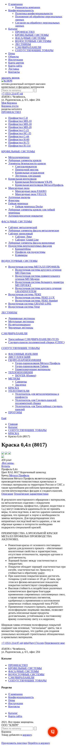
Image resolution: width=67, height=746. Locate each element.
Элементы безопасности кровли (27, 163)
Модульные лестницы (21, 321)
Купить (5, 466)
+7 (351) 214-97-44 (12, 93)
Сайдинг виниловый (20, 233)
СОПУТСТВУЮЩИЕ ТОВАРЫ (34, 50)
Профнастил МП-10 (20, 121)
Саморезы (21, 381)
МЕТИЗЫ (14, 378)
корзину (27, 734)
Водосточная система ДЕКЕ (24, 294)
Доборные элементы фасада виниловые (31, 242)
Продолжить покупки (14, 743)
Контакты (14, 71)
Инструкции (15, 59)
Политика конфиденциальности (34, 13)
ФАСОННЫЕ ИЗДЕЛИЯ (23, 353)
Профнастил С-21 (18, 130)
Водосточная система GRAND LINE (29, 303)
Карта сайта (15, 65)
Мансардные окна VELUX (31, 194)
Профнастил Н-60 (18, 139)
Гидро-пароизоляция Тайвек (31, 366)
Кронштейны (23, 248)
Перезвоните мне (54, 643)
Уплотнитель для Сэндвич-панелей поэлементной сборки (36, 402)
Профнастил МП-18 (20, 124)
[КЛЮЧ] (6, 80)
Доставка (13, 68)
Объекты (13, 56)
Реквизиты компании (27, 7)
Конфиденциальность (21, 10)
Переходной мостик (26, 169)
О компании (15, 4)
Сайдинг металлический (22, 227)
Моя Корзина (9, 104)
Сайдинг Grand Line (27, 239)
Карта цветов (16, 62)
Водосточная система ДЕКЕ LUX (35, 297)
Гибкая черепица (18, 203)
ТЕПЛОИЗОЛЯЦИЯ (20, 372)
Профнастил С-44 (18, 136)
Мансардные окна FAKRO (30, 191)
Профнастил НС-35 (19, 133)
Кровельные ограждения (29, 172)
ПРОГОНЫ (15, 412)
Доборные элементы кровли (24, 160)
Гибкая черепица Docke (29, 206)
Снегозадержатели (26, 166)
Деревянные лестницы (21, 318)
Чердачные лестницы (20, 327)
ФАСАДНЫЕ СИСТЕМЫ (30, 38)
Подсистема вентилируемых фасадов (30, 245)
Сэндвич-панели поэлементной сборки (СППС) (36, 342)
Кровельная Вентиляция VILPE (33, 181)
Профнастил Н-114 (19, 145)
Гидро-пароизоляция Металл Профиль (37, 363)
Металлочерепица (18, 157)
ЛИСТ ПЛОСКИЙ (19, 357)
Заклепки (20, 384)
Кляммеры (21, 255)
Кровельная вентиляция (22, 178)
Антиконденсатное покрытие (25, 215)
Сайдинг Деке (23, 236)
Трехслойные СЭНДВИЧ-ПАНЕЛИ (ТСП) (33, 339)
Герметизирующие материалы (32, 369)
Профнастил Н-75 (18, 142)
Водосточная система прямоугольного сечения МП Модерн (37, 277)
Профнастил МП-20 (20, 127)
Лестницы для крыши (28, 175)
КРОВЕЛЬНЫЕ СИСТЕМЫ (32, 35)
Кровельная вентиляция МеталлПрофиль (39, 185)
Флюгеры (13, 200)
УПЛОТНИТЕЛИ (18, 390)
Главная (13, 424)
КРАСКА (13, 387)
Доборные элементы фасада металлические (33, 230)
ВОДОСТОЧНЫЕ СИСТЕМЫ (33, 41)
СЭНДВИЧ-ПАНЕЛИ (28, 47)
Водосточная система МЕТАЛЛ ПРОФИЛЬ (34, 266)
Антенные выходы (19, 197)
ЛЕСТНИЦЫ (23, 44)
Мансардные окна (18, 188)
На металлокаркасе (19, 324)
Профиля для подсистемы (30, 252)
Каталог (13, 28)
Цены (11, 53)
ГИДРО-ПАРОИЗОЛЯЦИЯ (24, 360)
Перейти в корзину (39, 743)
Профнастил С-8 (18, 117)
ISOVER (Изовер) (25, 375)
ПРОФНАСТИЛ (25, 31)
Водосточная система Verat (24, 306)
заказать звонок (10, 77)
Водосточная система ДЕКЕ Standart (36, 300)
